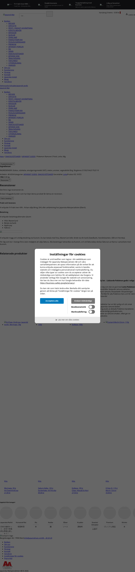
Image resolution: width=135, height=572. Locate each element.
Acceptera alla (51, 301)
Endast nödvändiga (83, 301)
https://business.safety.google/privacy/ (57, 283)
